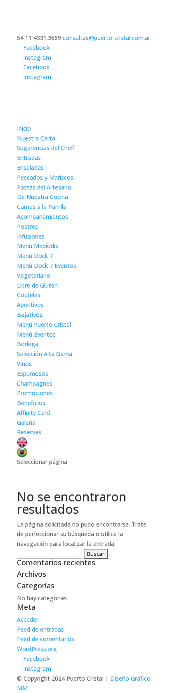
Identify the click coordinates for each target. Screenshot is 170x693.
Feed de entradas (40, 629)
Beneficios (31, 403)
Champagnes (34, 383)
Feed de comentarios (45, 639)
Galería (26, 422)
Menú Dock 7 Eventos (46, 265)
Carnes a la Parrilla (41, 207)
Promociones (35, 393)
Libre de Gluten (37, 285)
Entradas (29, 158)
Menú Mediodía (38, 246)
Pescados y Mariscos (45, 177)
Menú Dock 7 (35, 256)
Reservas (29, 432)
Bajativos (29, 314)
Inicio (24, 128)
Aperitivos (30, 305)
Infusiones (31, 236)
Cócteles (28, 295)
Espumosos (32, 373)
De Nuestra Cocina (42, 197)
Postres (27, 226)
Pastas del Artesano (44, 187)
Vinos (24, 364)
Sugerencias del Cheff (46, 148)
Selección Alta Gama (44, 354)
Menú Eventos (36, 334)
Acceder (27, 619)
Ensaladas (30, 167)
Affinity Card (33, 413)
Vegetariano (33, 275)
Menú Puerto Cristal (44, 324)
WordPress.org (37, 649)
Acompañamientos (42, 216)
